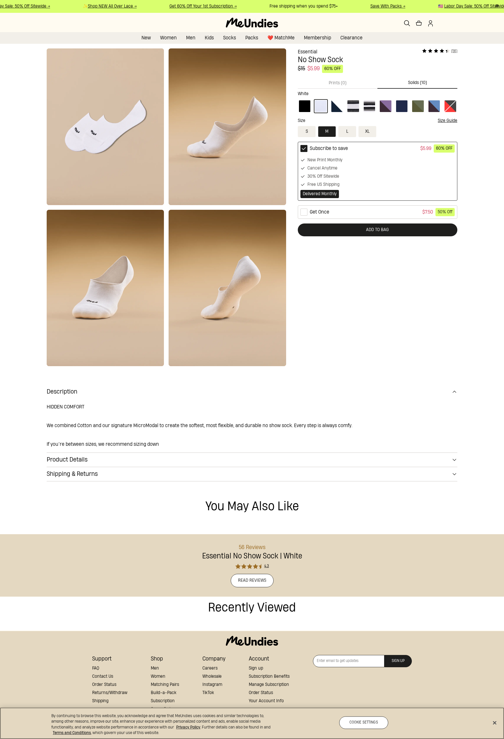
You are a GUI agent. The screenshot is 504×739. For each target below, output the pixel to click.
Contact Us (102, 676)
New (146, 37)
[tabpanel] (377, 101)
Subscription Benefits (269, 676)
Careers (210, 668)
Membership (317, 37)
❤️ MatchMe (281, 37)
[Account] (430, 23)
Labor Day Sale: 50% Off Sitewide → (471, 6)
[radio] (377, 171)
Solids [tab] (417, 83)
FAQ (95, 668)
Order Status (104, 684)
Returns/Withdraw (109, 693)
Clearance (351, 37)
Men (190, 37)
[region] (252, 723)
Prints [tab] (337, 83)
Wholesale (212, 676)
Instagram (212, 684)
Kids (209, 37)
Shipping (100, 701)
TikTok (208, 693)
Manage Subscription (269, 684)
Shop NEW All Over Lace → (106, 6)
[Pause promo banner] (497, 6)
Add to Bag (377, 230)
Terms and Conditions (72, 733)
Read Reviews (252, 580)
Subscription (163, 701)
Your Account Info (266, 701)
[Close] (494, 722)
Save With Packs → (382, 6)
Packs (251, 37)
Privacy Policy (188, 727)
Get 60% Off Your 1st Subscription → (197, 6)
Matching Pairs (165, 684)
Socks (229, 37)
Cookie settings (363, 722)
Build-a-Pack (163, 693)
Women (168, 37)
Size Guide (447, 120)
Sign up (256, 668)
